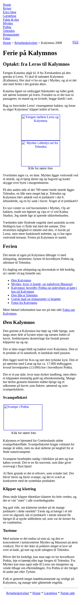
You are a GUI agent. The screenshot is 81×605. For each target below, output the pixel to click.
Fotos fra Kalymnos (24, 302)
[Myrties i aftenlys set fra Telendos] (40, 165)
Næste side (67, 593)
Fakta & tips (11, 19)
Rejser (7, 8)
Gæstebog (9, 16)
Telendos (9, 31)
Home (7, 4)
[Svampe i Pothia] (23, 429)
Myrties (8, 23)
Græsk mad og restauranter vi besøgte (36, 299)
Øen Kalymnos (21, 280)
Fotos (6, 38)
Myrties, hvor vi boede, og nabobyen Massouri (41, 284)
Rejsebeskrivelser (26, 43)
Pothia (7, 27)
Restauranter (11, 34)
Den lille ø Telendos (24, 295)
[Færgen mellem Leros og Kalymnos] (40, 139)
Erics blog (9, 12)
